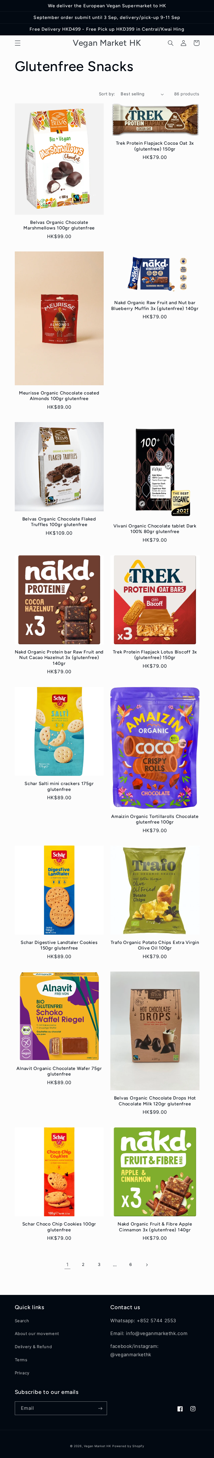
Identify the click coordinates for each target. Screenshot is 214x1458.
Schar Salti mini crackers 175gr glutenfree (59, 786)
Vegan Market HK (97, 1446)
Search (22, 1320)
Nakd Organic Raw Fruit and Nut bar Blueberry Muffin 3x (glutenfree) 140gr (155, 305)
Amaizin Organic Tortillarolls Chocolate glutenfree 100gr (154, 819)
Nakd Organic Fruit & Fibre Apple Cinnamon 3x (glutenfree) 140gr (155, 1226)
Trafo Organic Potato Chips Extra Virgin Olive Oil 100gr (155, 945)
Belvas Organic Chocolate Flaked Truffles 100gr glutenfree (59, 521)
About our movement (37, 1333)
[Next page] (146, 1264)
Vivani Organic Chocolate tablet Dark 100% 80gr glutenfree (154, 528)
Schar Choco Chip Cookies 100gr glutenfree (59, 1226)
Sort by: (107, 93)
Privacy (22, 1372)
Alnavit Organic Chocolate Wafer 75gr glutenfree (59, 1071)
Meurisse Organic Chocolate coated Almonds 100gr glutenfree (59, 395)
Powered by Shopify (128, 1446)
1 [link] (67, 1264)
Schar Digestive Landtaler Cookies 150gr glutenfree (59, 945)
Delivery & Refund (33, 1346)
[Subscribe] (100, 1408)
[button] (17, 43)
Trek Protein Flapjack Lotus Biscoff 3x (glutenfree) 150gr (155, 654)
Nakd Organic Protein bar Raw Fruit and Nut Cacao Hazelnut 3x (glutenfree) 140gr (59, 657)
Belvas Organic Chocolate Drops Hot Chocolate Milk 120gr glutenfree (155, 1100)
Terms (21, 1359)
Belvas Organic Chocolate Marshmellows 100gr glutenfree (59, 225)
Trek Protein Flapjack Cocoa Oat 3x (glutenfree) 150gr (155, 146)
